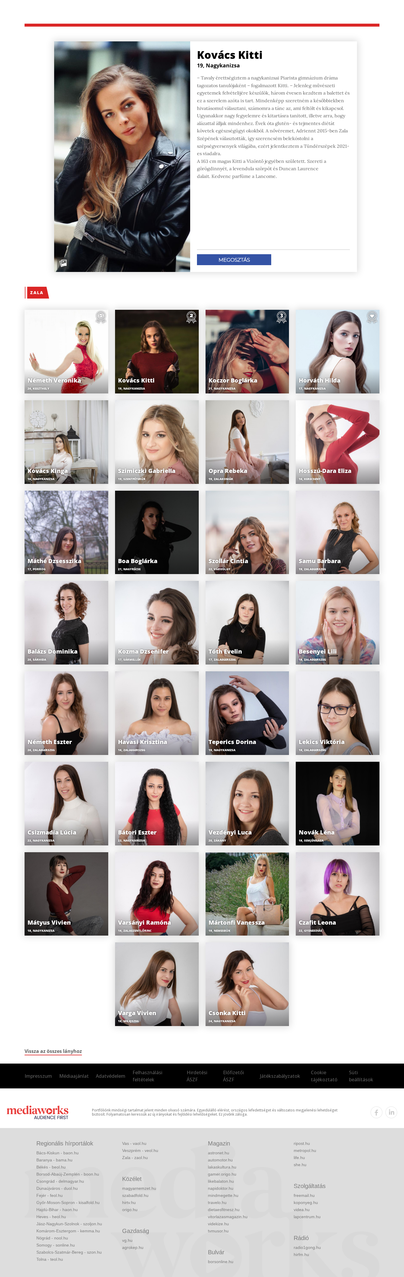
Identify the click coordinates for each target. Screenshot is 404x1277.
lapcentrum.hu (307, 1216)
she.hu (300, 1164)
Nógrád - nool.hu (52, 1238)
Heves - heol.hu (51, 1216)
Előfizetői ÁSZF (233, 1076)
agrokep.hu (132, 1247)
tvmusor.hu (218, 1231)
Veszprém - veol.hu (140, 1150)
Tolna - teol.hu (49, 1259)
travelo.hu (217, 1202)
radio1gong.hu (307, 1247)
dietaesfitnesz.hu (224, 1209)
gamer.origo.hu (222, 1174)
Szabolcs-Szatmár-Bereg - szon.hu (69, 1252)
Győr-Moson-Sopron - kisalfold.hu (68, 1202)
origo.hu (130, 1209)
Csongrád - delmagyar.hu (60, 1181)
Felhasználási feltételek (147, 1076)
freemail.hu (304, 1195)
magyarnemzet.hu (139, 1188)
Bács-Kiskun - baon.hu (57, 1152)
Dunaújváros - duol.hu (57, 1188)
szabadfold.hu (135, 1195)
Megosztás (234, 260)
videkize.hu (218, 1223)
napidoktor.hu (220, 1188)
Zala (36, 292)
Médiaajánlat (74, 1076)
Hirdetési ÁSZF (197, 1076)
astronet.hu (218, 1152)
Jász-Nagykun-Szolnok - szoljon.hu (69, 1223)
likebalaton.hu (221, 1181)
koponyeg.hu (306, 1202)
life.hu (299, 1157)
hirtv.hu (129, 1202)
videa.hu (302, 1209)
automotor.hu (220, 1160)
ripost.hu (302, 1143)
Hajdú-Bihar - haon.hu (57, 1209)
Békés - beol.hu (51, 1167)
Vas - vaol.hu (134, 1143)
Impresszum (38, 1076)
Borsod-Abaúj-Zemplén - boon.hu (67, 1174)
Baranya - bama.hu (54, 1160)
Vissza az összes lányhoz (53, 1051)
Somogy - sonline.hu (55, 1245)
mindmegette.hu (223, 1195)
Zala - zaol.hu (135, 1157)
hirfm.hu (301, 1254)
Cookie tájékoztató (324, 1076)
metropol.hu (305, 1150)
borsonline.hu (220, 1261)
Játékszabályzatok (280, 1076)
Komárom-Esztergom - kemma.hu (68, 1231)
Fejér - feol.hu (49, 1195)
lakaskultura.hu (222, 1167)
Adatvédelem (110, 1076)
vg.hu (127, 1240)
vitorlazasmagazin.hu (228, 1216)
